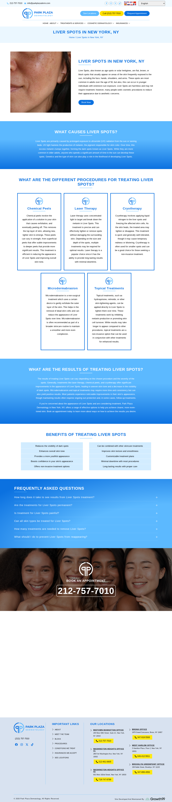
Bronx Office (139, 729)
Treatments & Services (71, 23)
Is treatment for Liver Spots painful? (36, 513)
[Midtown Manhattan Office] (91, 729)
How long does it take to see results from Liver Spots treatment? (54, 497)
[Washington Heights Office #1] (91, 748)
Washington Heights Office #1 (108, 750)
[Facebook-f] (106, 3)
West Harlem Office (143, 745)
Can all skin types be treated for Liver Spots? (42, 521)
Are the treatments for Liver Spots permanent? (43, 505)
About (53, 23)
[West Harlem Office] (130, 744)
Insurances (122, 23)
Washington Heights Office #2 (108, 771)
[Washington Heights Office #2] (91, 769)
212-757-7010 (86, 591)
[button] (86, 497)
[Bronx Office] (130, 728)
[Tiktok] (120, 3)
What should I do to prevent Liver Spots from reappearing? (50, 536)
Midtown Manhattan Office (108, 730)
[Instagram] (111, 3)
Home (45, 23)
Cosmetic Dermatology (100, 23)
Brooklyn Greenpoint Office (148, 764)
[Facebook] (16, 744)
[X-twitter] (115, 3)
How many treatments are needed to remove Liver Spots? (50, 529)
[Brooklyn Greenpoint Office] (130, 763)
